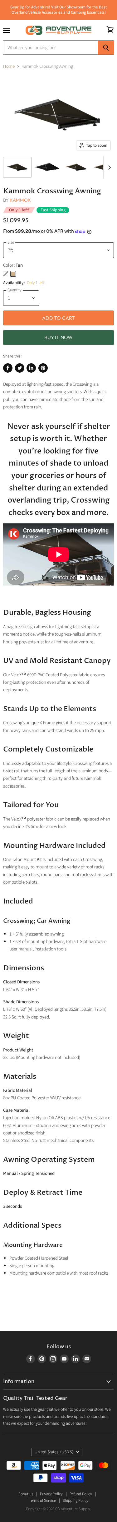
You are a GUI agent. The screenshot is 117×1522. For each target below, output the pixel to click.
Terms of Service (42, 1500)
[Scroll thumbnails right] (108, 167)
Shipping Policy (75, 1500)
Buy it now (58, 337)
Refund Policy (81, 1494)
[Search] (106, 47)
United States (54, 1452)
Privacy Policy (51, 1494)
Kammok (20, 200)
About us (25, 1494)
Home (9, 66)
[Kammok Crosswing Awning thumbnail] (17, 167)
